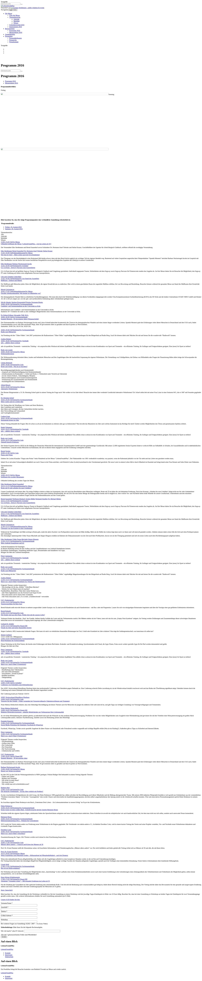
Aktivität (16, 19)
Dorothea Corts (6, 830)
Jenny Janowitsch (7, 890)
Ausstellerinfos (10, 34)
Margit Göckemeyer (7, 289)
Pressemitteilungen (15, 38)
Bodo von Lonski (7, 350)
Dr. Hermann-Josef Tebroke (33, 251)
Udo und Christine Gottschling (11, 277)
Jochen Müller (30, 499)
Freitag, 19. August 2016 (13, 227)
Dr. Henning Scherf (7, 398)
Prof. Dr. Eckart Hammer (9, 852)
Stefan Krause (47, 251)
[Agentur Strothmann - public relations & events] (27, 8)
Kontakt (7, 953)
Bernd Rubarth (6, 611)
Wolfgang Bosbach (19, 499)
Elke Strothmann (6, 251)
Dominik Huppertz (7, 721)
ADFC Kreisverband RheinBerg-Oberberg (15, 697)
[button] (21, 4)
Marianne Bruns (6, 817)
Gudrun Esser (5, 416)
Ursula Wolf (5, 864)
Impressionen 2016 (15, 27)
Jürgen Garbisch (6, 635)
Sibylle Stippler (6, 302)
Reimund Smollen (42, 499)
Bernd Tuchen (5, 451)
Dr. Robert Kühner (7, 315)
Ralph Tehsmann (6, 427)
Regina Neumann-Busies (34, 302)
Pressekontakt (13, 42)
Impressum (8, 955)
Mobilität (16, 21)
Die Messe (8, 13)
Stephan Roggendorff (18, 302)
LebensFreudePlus (7, 949)
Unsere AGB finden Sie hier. (10, 900)
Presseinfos (9, 36)
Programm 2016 (14, 30)
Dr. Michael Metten (54, 499)
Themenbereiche (14, 17)
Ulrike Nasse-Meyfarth (20, 539)
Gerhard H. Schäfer (7, 624)
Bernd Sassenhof (18, 251)
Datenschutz (9, 957)
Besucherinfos (10, 29)
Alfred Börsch (5, 385)
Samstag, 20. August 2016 (14, 229)
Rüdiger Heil (5, 788)
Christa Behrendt (6, 363)
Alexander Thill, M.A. (21, 315)
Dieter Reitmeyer (6, 806)
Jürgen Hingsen (33, 539)
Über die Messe (14, 15)
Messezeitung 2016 (15, 32)
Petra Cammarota (6, 556)
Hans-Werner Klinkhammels (10, 877)
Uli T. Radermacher (7, 600)
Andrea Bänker (6, 339)
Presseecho (13, 40)
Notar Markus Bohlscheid (9, 708)
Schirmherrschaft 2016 (16, 25)
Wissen (15, 23)
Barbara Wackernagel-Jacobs (22, 264)
